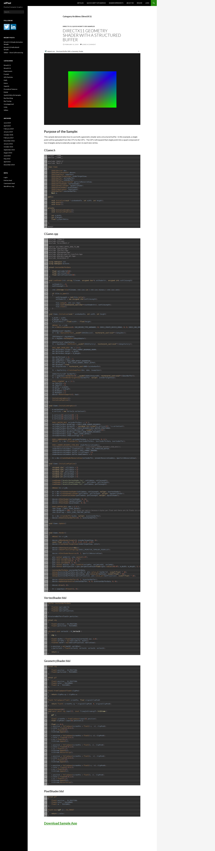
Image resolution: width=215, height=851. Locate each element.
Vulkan (6, 110)
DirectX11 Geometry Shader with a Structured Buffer (92, 35)
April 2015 (7, 162)
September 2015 (9, 150)
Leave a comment (89, 44)
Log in (6, 177)
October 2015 (8, 147)
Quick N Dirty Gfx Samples (96, 3)
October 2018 (8, 135)
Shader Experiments (116, 3)
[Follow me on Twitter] (7, 27)
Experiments (8, 71)
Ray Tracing (7, 101)
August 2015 (8, 153)
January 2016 (8, 144)
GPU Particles (8, 77)
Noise (6, 83)
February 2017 (9, 138)
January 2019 (8, 132)
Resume (139, 3)
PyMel (6, 92)
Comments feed (9, 183)
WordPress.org (9, 186)
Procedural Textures (10, 89)
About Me (130, 3)
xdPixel (7, 3)
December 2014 (9, 165)
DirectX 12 (7, 68)
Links (147, 3)
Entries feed (8, 180)
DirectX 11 (67, 26)
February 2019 (9, 129)
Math (5, 80)
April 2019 (7, 126)
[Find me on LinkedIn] (13, 27)
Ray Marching (8, 98)
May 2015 (7, 159)
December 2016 (9, 141)
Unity (5, 107)
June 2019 (7, 123)
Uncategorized (9, 104)
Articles (80, 3)
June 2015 (7, 156)
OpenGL (6, 86)
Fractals (6, 74)
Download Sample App (60, 823)
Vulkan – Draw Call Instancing (13, 52)
